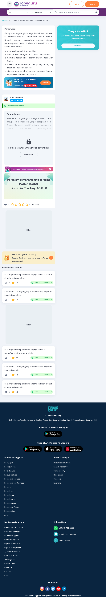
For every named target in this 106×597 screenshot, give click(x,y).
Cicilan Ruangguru (11, 535)
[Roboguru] (26, 4)
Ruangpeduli (9, 511)
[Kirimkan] (56, 12)
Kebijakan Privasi (11, 555)
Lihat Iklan (28, 154)
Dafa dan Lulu (9, 470)
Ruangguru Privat (11, 507)
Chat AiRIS (78, 46)
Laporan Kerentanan (12, 543)
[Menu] (9, 4)
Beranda (5, 20)
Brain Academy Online (62, 462)
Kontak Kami (9, 563)
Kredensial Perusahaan (13, 527)
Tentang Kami (9, 559)
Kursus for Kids (10, 474)
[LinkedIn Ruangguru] (64, 588)
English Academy (60, 466)
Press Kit (8, 567)
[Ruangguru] (53, 409)
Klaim (45, 82)
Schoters (57, 478)
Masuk (92, 4)
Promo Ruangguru (11, 539)
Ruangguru (8, 462)
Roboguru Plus (10, 466)
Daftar (76, 4)
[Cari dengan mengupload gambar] (96, 12)
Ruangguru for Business (14, 482)
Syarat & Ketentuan (12, 551)
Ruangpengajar (10, 503)
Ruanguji (7, 486)
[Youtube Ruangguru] (58, 588)
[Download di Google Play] (53, 434)
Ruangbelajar (9, 499)
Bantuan (7, 571)
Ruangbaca (9, 490)
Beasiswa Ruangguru (13, 531)
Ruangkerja (58, 474)
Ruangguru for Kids (12, 478)
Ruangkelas (9, 495)
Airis (6, 515)
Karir (6, 575)
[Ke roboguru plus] (28, 169)
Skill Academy (59, 470)
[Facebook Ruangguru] (47, 588)
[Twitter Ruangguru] (53, 588)
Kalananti (57, 482)
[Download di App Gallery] (73, 449)
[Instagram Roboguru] (42, 588)
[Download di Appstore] (53, 449)
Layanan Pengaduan (12, 547)
